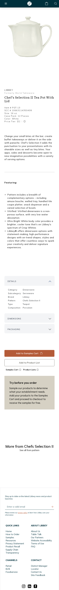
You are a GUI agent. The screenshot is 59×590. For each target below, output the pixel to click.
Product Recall (13, 546)
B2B (8, 569)
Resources (11, 540)
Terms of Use (37, 543)
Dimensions (14, 318)
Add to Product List (29, 362)
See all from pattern (29, 450)
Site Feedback (38, 575)
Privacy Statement (15, 543)
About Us (35, 531)
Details (12, 281)
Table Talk (36, 534)
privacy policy (22, 513)
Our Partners (37, 537)
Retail (8, 566)
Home (9, 531)
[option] (29, 37)
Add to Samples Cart (27, 353)
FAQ (33, 546)
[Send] (52, 507)
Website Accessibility (41, 540)
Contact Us (36, 572)
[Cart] (46, 3)
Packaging (14, 329)
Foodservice (12, 572)
